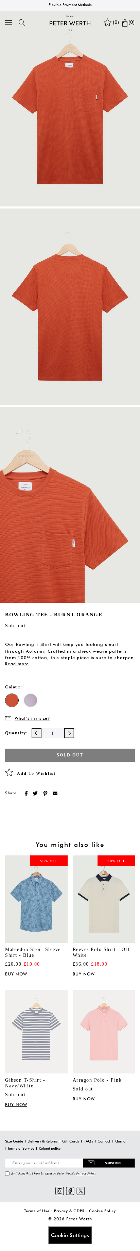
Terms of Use (37, 1210)
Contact (104, 1141)
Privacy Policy (85, 1173)
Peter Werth (79, 1218)
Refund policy (49, 1148)
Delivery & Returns (43, 1141)
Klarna (120, 1141)
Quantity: (16, 732)
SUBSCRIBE (113, 1163)
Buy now (16, 974)
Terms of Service (20, 1148)
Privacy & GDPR (69, 1210)
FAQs (88, 1141)
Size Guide (14, 1141)
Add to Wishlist (36, 773)
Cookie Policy (102, 1210)
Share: (11, 793)
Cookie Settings (70, 1235)
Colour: (13, 687)
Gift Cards (70, 1141)
